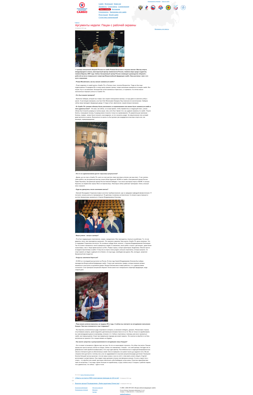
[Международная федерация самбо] (160, 9)
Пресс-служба (105, 9)
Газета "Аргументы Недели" (87, 374)
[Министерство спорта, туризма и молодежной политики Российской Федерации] (140, 9)
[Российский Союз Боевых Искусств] (153, 9)
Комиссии (117, 4)
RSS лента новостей (97, 387)
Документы (103, 7)
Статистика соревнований (108, 17)
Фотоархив (116, 9)
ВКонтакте (95, 390)
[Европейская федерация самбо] (168, 9)
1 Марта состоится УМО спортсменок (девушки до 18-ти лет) (97, 378)
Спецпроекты (104, 12)
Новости (77, 22)
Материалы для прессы (162, 29)
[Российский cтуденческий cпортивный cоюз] (175, 9)
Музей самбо (113, 15)
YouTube (94, 392)
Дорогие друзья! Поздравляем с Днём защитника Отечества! (97, 383)
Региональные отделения (154, 1)
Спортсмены (112, 7)
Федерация (109, 4)
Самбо (101, 4)
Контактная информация (81, 387)
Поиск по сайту (165, 1)
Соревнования (123, 7)
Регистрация (103, 15)
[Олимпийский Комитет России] (146, 9)
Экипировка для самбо (118, 12)
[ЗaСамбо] (183, 9)
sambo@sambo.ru (125, 394)
